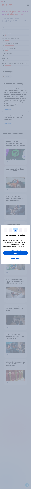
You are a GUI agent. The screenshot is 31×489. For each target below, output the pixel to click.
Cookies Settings (15, 250)
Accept (15, 253)
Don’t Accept (15, 258)
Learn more (20, 246)
